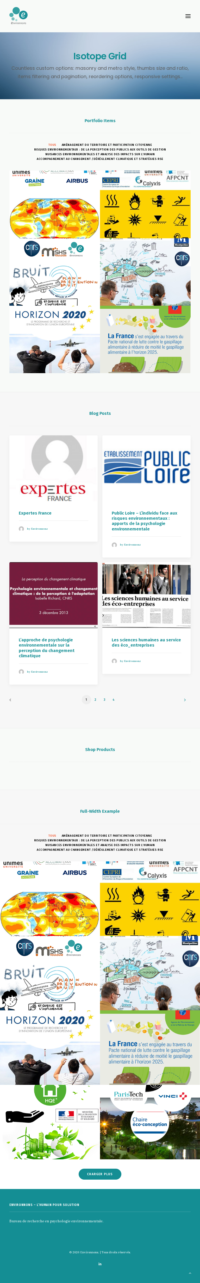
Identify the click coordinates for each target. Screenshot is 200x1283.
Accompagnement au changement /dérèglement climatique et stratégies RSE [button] (100, 159)
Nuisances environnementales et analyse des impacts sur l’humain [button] (100, 154)
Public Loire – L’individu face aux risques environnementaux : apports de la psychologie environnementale (144, 521)
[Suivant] (184, 701)
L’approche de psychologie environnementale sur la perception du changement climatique (46, 648)
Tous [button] (52, 145)
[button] (188, 16)
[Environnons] (100, 16)
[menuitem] (52, 144)
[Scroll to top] (190, 1273)
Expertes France (35, 513)
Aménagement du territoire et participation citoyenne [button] (107, 145)
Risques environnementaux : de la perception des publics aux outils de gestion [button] (100, 149)
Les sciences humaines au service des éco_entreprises (146, 642)
